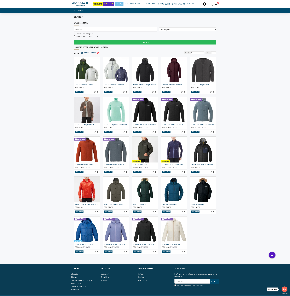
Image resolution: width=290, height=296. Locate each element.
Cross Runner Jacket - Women (172, 164)
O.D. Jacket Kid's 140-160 (171, 244)
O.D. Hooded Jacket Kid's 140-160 (144, 244)
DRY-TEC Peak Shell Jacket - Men (202, 164)
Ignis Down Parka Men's (170, 204)
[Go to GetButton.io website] (284, 293)
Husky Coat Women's (140, 204)
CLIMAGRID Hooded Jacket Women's (203, 125)
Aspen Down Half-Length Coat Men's (145, 85)
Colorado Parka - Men (140, 164)
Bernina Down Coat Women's (172, 85)
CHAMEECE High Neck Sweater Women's (116, 125)
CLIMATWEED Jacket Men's (84, 164)
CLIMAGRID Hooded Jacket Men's (173, 125)
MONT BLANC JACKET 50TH (84, 244)
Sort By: (187, 53)
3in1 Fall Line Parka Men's (84, 85)
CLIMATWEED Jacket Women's (114, 164)
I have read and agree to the (190, 285)
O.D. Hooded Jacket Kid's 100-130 (115, 244)
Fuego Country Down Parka (113, 204)
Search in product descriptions (87, 36)
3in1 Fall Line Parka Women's (114, 85)
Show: (208, 53)
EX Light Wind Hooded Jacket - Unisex (87, 204)
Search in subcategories (84, 34)
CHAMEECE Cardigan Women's (85, 125)
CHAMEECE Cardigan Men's (200, 85)
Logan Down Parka (197, 204)
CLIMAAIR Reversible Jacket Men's (144, 125)
